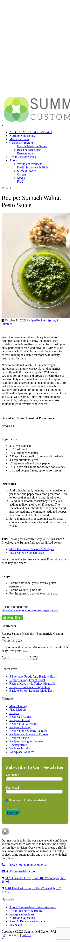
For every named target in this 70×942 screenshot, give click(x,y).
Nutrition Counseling (22, 135)
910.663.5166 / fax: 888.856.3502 (26, 864)
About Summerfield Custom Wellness (32, 907)
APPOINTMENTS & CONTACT (30, 132)
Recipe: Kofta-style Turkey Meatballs (32, 683)
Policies (26, 935)
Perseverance (25, 153)
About (13, 160)
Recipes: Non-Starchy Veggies (28, 730)
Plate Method (17, 709)
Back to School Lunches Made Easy (31, 690)
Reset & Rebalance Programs (27, 921)
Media (21, 178)
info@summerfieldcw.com (21, 871)
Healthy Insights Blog (22, 156)
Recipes (14, 713)
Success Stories (26, 171)
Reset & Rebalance (29, 149)
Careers (21, 174)
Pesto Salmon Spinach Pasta (26, 552)
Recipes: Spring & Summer (26, 741)
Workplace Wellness (29, 164)
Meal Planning (18, 706)
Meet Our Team (19, 139)
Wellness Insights (20, 748)
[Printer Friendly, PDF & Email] (12, 617)
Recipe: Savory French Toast (27, 680)
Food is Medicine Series (32, 146)
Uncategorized (18, 745)
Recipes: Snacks (19, 737)
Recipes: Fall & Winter (23, 723)
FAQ (20, 181)
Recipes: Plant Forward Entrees (28, 734)
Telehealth (15, 925)
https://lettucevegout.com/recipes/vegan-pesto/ (30, 610)
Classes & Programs (21, 142)
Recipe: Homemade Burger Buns (29, 687)
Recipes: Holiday (20, 727)
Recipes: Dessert (19, 720)
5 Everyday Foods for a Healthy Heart (32, 676)
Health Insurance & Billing (33, 167)
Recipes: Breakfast (20, 716)
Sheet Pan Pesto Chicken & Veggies (31, 549)
